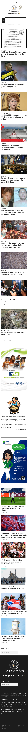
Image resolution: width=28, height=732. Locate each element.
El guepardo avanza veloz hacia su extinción (13, 333)
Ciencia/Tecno (5, 330)
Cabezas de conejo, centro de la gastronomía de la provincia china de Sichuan (13, 180)
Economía (4, 298)
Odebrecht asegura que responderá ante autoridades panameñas (12, 147)
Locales (3, 50)
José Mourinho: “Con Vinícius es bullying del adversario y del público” (12, 508)
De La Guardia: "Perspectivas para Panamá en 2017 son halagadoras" (12, 302)
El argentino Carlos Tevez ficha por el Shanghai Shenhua (13, 85)
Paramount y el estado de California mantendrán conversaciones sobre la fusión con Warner (13, 638)
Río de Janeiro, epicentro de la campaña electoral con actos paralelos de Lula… (11, 562)
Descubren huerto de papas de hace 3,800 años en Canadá (12, 273)
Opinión (11, 726)
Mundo (8, 113)
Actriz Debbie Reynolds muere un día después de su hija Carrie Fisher (14, 117)
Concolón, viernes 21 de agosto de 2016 (10, 423)
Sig (10, 340)
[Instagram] (16, 2)
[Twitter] (14, 2)
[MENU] (3, 20)
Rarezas (3, 176)
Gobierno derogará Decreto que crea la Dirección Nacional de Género (13, 54)
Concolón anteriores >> (21, 429)
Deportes (4, 82)
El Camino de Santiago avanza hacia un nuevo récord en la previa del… (13, 588)
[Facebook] (12, 2)
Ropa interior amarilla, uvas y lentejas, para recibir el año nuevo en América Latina (12, 245)
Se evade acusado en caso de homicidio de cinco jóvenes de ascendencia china (12, 212)
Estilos (3, 113)
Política (4, 725)
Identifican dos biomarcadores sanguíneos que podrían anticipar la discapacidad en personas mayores (14, 535)
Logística (4, 728)
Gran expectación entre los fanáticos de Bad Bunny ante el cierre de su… (14, 612)
